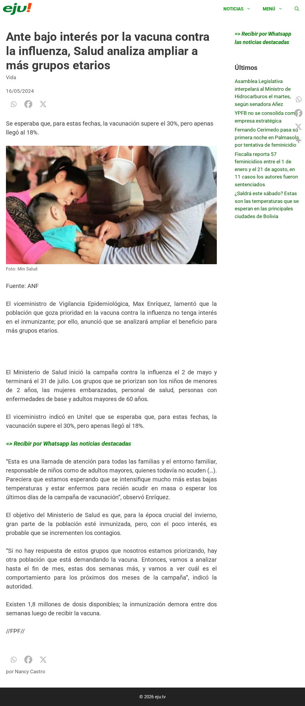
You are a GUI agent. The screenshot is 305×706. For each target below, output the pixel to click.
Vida (11, 77)
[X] (43, 104)
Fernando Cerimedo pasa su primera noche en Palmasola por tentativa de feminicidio (267, 137)
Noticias (233, 9)
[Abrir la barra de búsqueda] (297, 9)
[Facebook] (28, 104)
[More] (298, 140)
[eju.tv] (19, 9)
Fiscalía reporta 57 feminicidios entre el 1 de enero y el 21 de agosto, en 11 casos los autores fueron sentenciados (266, 169)
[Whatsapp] (13, 104)
